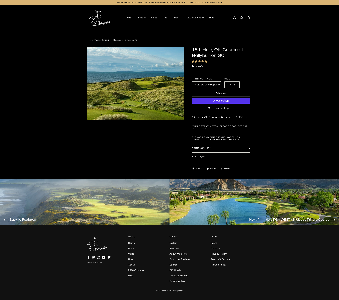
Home (128, 17)
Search (174, 265)
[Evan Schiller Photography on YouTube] (103, 257)
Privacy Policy (219, 254)
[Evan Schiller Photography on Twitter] (93, 257)
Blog (211, 17)
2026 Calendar (195, 17)
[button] (200, 61)
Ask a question (202, 157)
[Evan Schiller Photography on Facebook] (88, 257)
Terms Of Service (220, 259)
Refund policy (177, 281)
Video (154, 17)
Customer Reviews (180, 259)
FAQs (214, 243)
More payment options (221, 108)
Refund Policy (218, 265)
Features (175, 248)
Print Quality (201, 148)
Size (227, 79)
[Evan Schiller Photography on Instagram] (98, 257)
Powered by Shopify (94, 262)
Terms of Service (179, 276)
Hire (165, 17)
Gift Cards (175, 270)
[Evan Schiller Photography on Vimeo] (109, 257)
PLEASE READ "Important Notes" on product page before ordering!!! (216, 138)
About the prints (179, 254)
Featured (99, 40)
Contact (215, 248)
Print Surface (202, 79)
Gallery (173, 243)
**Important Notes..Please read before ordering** (220, 127)
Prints (140, 17)
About (176, 17)
